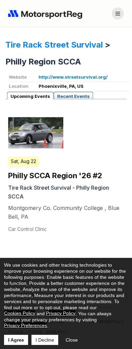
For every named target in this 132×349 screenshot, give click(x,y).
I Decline (45, 340)
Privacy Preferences (25, 325)
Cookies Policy (19, 313)
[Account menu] (118, 13)
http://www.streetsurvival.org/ (73, 77)
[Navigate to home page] (46, 13)
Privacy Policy (60, 313)
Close (72, 340)
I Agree (16, 340)
